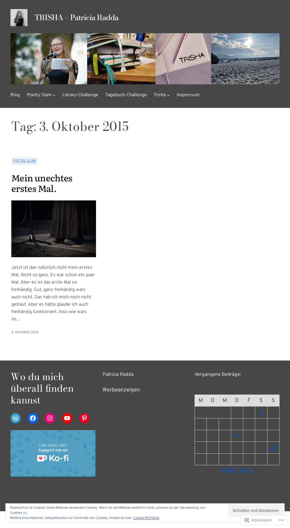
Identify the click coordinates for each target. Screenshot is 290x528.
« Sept (228, 469)
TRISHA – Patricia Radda (76, 17)
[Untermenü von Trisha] (168, 95)
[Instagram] (50, 418)
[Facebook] (33, 418)
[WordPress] (15, 418)
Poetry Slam (24, 161)
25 (273, 447)
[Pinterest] (84, 418)
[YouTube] (67, 418)
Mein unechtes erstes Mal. (41, 183)
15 (237, 435)
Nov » (246, 469)
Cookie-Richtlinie (146, 518)
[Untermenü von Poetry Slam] (54, 95)
